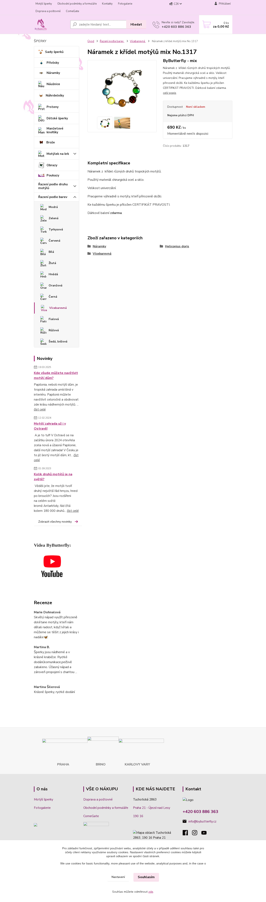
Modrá (53, 207)
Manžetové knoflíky (55, 130)
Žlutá (52, 263)
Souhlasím (146, 877)
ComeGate (72, 11)
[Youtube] (206, 834)
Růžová (54, 330)
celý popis (169, 93)
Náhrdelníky (55, 95)
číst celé (40, 409)
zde (150, 892)
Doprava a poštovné (48, 11)
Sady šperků (54, 52)
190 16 (138, 816)
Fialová (54, 319)
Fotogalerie (125, 4)
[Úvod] (50, 24)
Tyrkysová (56, 229)
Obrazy (52, 165)
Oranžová (55, 285)
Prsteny (53, 107)
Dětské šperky (57, 118)
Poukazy (53, 175)
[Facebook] (187, 834)
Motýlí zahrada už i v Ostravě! (50, 426)
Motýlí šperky (44, 4)
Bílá (51, 252)
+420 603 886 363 (176, 26)
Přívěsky (53, 63)
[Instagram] (196, 834)
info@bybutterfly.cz (202, 821)
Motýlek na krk (58, 154)
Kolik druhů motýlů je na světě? (53, 477)
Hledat (136, 24)
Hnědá (53, 274)
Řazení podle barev (52, 197)
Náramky (53, 73)
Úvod (90, 41)
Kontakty (107, 4)
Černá (53, 297)
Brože (50, 142)
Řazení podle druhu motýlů (53, 186)
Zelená (53, 218)
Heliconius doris (177, 246)
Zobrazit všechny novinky (55, 522)
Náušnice (53, 84)
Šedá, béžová (58, 341)
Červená (54, 241)
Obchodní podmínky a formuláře (77, 4)
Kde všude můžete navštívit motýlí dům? (56, 375)
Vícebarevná (58, 308)
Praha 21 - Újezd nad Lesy (151, 808)
